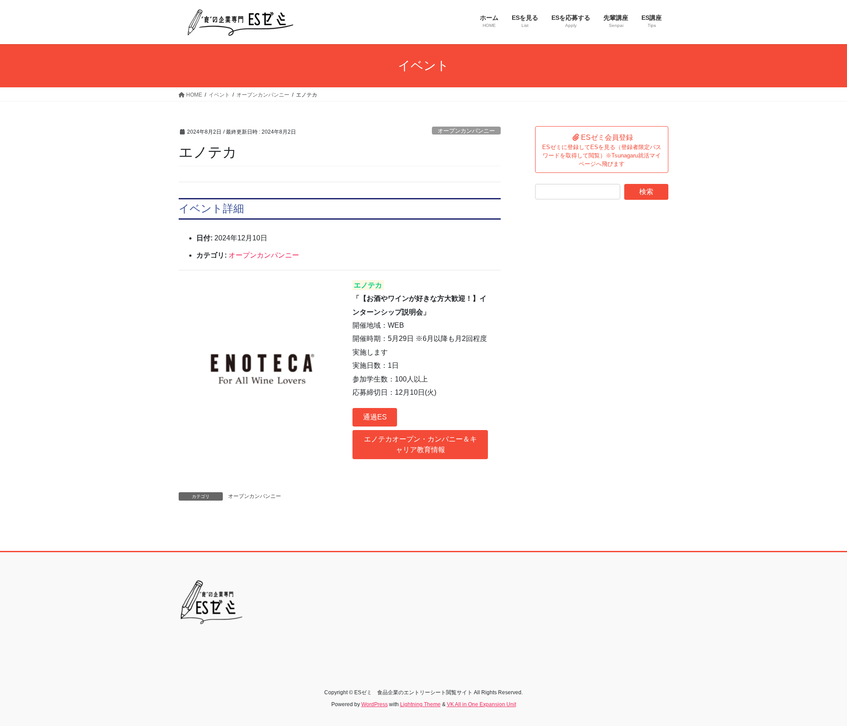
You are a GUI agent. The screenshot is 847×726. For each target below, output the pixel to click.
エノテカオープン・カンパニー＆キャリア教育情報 (420, 444)
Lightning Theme (420, 704)
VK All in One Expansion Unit (481, 704)
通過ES (375, 417)
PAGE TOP (820, 696)
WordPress (374, 704)
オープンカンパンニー (466, 130)
